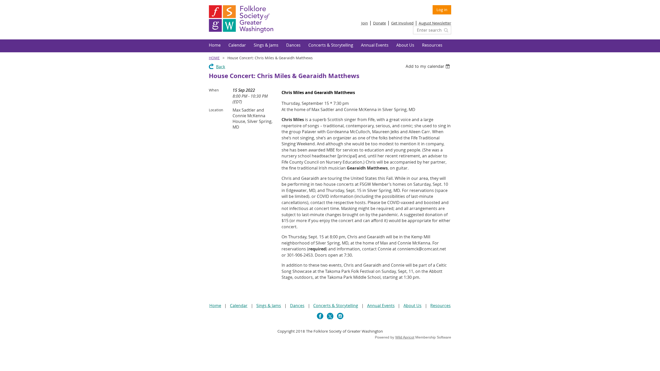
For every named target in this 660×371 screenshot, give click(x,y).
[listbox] (428, 66)
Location (216, 109)
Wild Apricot (404, 337)
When (214, 90)
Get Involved (402, 23)
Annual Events (381, 305)
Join (364, 23)
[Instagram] (340, 316)
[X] (330, 316)
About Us (412, 305)
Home (214, 57)
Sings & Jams (268, 305)
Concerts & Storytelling (335, 305)
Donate (379, 23)
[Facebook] (320, 316)
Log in (441, 9)
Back (220, 67)
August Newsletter (435, 23)
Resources (440, 305)
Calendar (239, 305)
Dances (297, 305)
